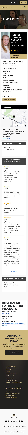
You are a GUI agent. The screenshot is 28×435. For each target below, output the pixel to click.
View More (14, 271)
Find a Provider (10, 378)
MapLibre (15, 125)
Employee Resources (11, 373)
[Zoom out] (3, 113)
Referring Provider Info (9, 99)
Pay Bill (24, 2)
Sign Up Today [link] (13, 352)
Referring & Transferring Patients (14, 382)
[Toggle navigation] (21, 7)
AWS (20, 125)
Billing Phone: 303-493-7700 (12, 393)
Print (5, 96)
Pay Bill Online (8, 391)
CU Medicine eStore (11, 376)
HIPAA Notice (7, 431)
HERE (22, 125)
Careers (8, 371)
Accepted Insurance (10, 395)
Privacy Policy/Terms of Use (17, 431)
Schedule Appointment (15, 56)
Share (10, 96)
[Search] (25, 7)
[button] (14, 117)
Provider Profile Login (11, 380)
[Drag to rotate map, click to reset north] (3, 115)
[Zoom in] (3, 111)
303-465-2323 (6, 314)
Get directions (6, 138)
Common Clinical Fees (11, 397)
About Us (8, 369)
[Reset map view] (3, 119)
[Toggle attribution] (25, 125)
